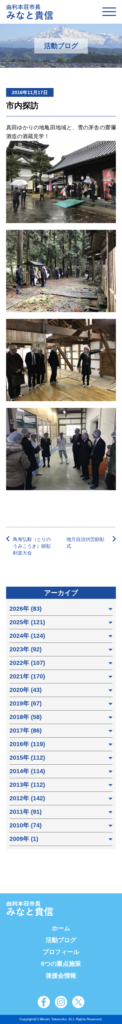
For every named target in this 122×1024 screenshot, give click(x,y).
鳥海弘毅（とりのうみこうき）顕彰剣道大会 (32, 546)
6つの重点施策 (61, 963)
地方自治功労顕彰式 (85, 543)
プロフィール (61, 952)
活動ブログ (61, 940)
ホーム (61, 928)
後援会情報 (61, 975)
